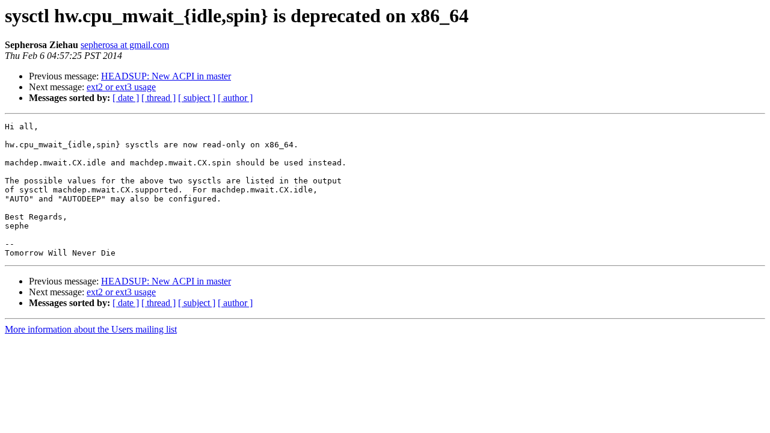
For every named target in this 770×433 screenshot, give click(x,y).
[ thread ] (158, 98)
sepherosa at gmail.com (125, 45)
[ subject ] (196, 98)
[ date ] (125, 98)
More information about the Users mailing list (91, 329)
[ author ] (235, 98)
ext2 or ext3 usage (121, 87)
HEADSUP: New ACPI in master (166, 76)
